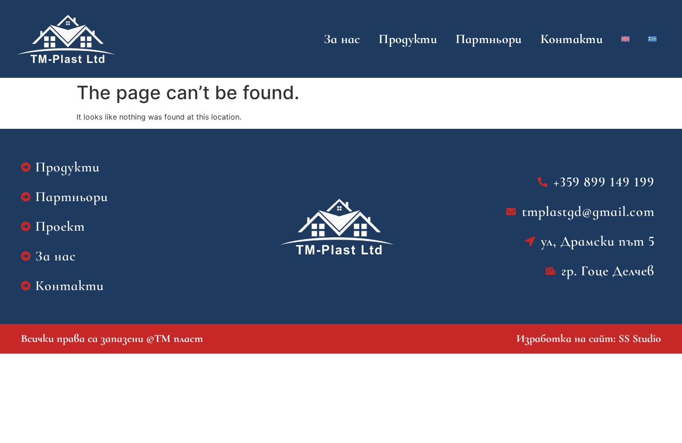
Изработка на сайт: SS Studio (588, 338)
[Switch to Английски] (625, 39)
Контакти (571, 39)
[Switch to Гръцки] (652, 39)
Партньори (489, 39)
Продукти (408, 39)
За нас (342, 39)
